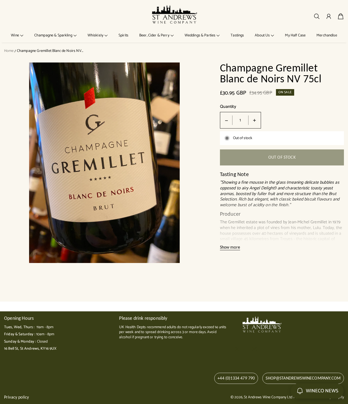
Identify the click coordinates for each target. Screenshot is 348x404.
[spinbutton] (240, 120)
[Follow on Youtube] (265, 349)
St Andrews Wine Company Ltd (268, 397)
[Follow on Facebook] (246, 349)
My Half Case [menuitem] (295, 35)
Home (9, 51)
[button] (17, 35)
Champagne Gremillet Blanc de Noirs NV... (50, 51)
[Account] (328, 16)
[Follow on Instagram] (254, 349)
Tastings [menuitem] (237, 35)
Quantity (228, 107)
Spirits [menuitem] (123, 35)
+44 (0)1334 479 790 (236, 378)
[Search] (316, 16)
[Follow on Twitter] (237, 349)
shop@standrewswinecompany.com (303, 378)
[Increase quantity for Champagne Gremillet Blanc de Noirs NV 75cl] (254, 120)
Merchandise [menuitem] (326, 35)
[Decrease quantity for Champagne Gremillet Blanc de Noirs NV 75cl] (226, 120)
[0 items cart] (340, 16)
